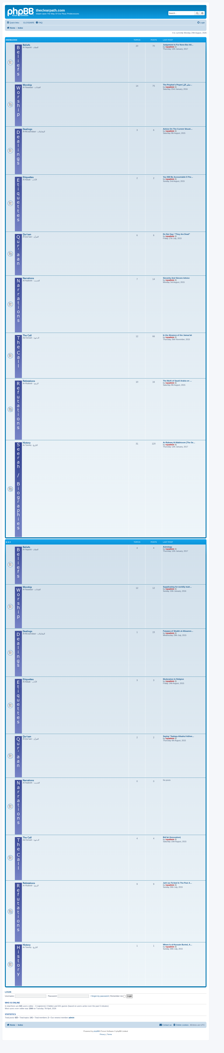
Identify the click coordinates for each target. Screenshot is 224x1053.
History (26, 442)
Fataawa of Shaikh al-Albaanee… (178, 631)
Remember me (116, 996)
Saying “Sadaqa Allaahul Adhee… (178, 736)
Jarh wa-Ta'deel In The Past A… (177, 883)
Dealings (27, 129)
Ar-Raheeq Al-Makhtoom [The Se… (179, 442)
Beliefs (26, 45)
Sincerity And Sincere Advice (176, 278)
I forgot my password (100, 996)
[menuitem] (27, 23)
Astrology (167, 547)
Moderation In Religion (173, 679)
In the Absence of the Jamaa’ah (177, 335)
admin (71, 1018)
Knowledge (11, 40)
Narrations (28, 278)
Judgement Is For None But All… (178, 45)
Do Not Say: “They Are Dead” (176, 234)
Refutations (29, 381)
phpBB (96, 1031)
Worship (27, 85)
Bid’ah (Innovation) (172, 837)
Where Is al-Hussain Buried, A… (177, 945)
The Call (27, 335)
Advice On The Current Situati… (177, 129)
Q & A (8, 542)
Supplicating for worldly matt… (177, 587)
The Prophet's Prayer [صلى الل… (177, 85)
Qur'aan (27, 234)
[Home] (21, 11)
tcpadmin (170, 47)
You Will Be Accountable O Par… (178, 177)
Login (8, 992)
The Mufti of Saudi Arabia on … (177, 381)
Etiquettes (28, 177)
